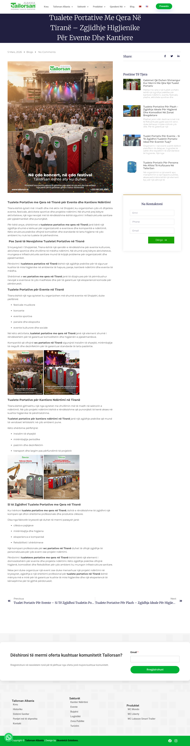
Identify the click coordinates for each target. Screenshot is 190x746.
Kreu (46, 6)
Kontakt (17, 723)
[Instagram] (176, 740)
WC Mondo (133, 709)
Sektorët (81, 6)
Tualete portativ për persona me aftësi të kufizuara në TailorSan (160, 165)
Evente (74, 706)
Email (134, 652)
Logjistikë (75, 716)
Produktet (98, 6)
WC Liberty (133, 714)
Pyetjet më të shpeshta (25, 718)
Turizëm (74, 725)
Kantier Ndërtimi (79, 702)
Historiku (17, 709)
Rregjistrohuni (155, 669)
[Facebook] (170, 740)
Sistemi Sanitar (21, 714)
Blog (132, 6)
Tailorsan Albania (61, 6)
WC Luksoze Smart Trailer (141, 718)
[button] (8, 737)
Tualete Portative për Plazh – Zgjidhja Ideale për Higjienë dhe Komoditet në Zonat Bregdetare (160, 111)
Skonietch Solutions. (68, 740)
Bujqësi (74, 711)
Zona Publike (77, 721)
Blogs (29, 52)
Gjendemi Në (116, 6)
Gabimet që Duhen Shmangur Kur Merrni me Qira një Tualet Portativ (161, 83)
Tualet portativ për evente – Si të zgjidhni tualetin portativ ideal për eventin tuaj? (161, 139)
